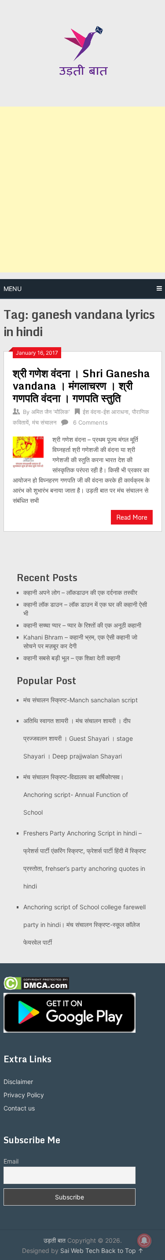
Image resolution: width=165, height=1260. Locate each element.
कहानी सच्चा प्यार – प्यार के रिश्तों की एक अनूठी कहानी (82, 625)
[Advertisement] (82, 189)
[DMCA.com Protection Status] (36, 988)
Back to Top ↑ (122, 1250)
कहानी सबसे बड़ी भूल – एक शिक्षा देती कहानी (71, 658)
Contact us (19, 1108)
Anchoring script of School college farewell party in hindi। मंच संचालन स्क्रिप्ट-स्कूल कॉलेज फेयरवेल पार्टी (84, 924)
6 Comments (90, 422)
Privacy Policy (24, 1095)
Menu (13, 288)
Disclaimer (18, 1081)
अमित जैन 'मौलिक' (50, 411)
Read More (131, 517)
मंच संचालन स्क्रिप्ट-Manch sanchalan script (80, 700)
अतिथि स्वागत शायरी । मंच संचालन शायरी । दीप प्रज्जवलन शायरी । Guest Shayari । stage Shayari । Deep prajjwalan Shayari (78, 738)
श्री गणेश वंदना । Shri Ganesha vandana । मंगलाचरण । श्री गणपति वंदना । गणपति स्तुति (81, 385)
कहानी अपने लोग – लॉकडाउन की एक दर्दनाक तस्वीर (80, 592)
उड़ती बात (55, 1240)
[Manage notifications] (144, 1240)
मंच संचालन (44, 422)
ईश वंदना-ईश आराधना (105, 411)
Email (11, 1161)
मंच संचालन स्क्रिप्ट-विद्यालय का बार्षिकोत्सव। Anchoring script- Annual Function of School (75, 794)
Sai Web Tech (79, 1250)
